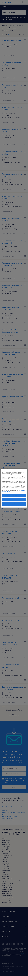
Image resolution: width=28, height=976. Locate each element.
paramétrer (14, 495)
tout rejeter (14, 499)
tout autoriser (14, 504)
